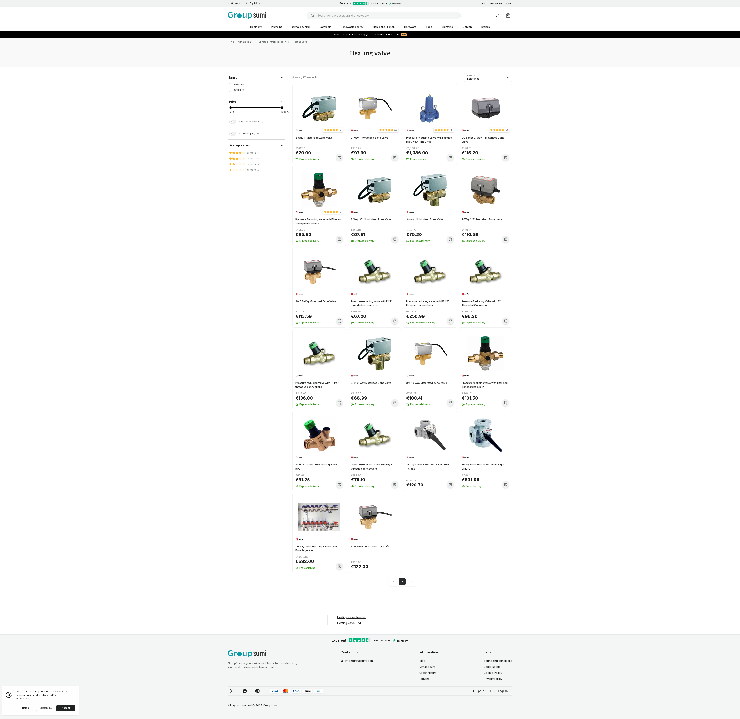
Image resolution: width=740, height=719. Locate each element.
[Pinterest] (257, 691)
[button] (333, 130)
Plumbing (276, 26)
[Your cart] (508, 15)
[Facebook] (244, 691)
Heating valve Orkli (349, 623)
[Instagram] (232, 691)
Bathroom (325, 26)
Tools (429, 26)
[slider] (230, 107)
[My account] (498, 15)
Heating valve (300, 41)
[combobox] (384, 15)
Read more (22, 698)
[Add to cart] (339, 157)
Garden (467, 26)
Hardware (410, 26)
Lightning (447, 26)
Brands (485, 26)
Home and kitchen (384, 26)
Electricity (256, 26)
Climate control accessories (274, 41)
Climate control (301, 26)
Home (231, 41)
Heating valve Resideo (351, 617)
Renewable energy (352, 26)
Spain (234, 3)
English (253, 3)
